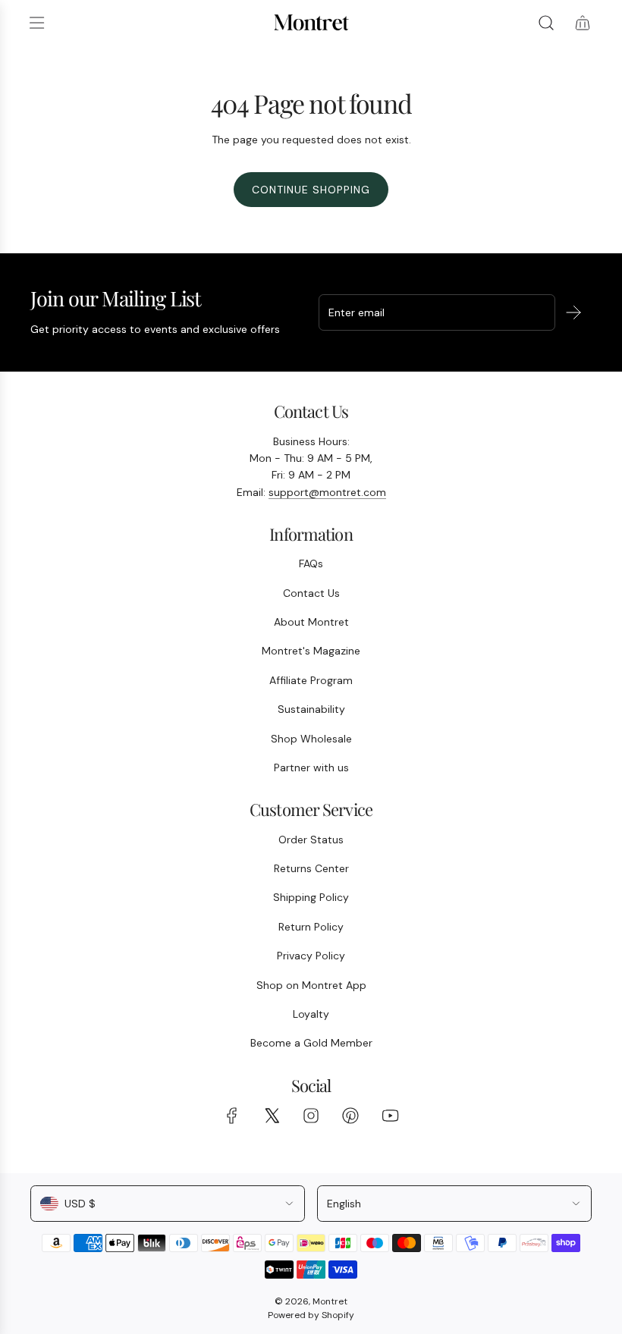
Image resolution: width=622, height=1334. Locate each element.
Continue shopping (311, 189)
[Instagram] (311, 1115)
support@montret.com (327, 492)
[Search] (546, 23)
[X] (271, 1115)
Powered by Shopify (311, 1315)
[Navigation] (36, 23)
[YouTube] (390, 1115)
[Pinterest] (350, 1115)
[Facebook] (232, 1115)
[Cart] (582, 23)
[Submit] (573, 312)
